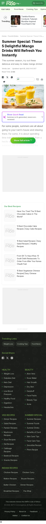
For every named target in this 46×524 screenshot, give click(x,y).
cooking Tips (32, 9)
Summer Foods (33, 423)
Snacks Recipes (10, 460)
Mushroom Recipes (8, 433)
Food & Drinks (13, 36)
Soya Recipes (10, 439)
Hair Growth (32, 382)
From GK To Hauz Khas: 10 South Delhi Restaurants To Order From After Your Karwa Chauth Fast (29, 260)
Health (6, 369)
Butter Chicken (10, 485)
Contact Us (25, 516)
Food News (19, 9)
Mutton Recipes (10, 478)
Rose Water (32, 378)
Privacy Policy (10, 511)
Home (4, 36)
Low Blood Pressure (8, 392)
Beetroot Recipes (11, 456)
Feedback (34, 511)
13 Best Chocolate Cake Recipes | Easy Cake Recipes (29, 227)
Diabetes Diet (9, 378)
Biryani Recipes (27, 478)
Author (15, 516)
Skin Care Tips (33, 436)
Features (5, 9)
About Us (22, 511)
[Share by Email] (37, 79)
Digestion (8, 403)
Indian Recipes (10, 468)
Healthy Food (9, 398)
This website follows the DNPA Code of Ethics (23, 502)
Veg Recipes (8, 415)
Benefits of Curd (34, 432)
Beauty (29, 369)
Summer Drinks (33, 428)
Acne (29, 404)
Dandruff (30, 391)
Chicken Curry (28, 472)
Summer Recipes (34, 419)
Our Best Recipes (12, 206)
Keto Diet (8, 382)
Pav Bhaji (27, 491)
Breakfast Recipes (11, 491)
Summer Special (34, 415)
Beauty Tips (32, 400)
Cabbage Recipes (8, 450)
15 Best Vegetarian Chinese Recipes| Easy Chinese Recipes (28, 273)
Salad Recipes (10, 423)
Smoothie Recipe (34, 445)
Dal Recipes (9, 444)
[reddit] (4, 81)
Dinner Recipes (10, 419)
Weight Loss (8, 344)
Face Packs (32, 395)
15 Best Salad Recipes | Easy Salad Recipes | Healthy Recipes (29, 243)
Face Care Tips (33, 441)
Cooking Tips (22, 344)
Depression (9, 387)
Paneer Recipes (10, 428)
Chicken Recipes (11, 472)
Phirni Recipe (32, 450)
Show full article (22, 140)
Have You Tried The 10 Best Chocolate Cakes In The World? (29, 214)
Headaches (9, 407)
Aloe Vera (31, 374)
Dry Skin (30, 387)
